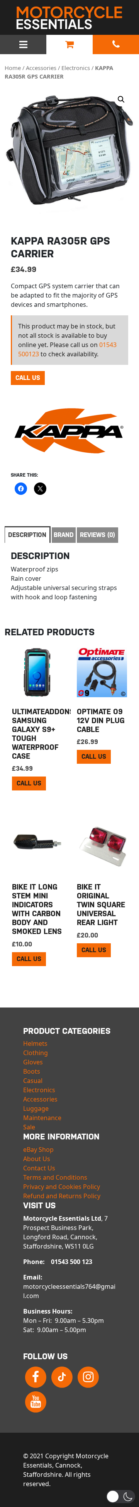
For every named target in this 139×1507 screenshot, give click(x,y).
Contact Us (39, 1168)
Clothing (35, 1053)
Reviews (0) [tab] (97, 535)
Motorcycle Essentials (69, 17)
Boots (31, 1071)
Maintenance (42, 1118)
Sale (29, 1127)
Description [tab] (27, 535)
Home (13, 68)
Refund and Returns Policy (61, 1196)
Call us (27, 377)
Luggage (36, 1108)
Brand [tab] (64, 535)
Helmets (35, 1043)
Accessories (41, 68)
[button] (121, 99)
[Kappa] (69, 431)
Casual (32, 1080)
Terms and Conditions (55, 1177)
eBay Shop (38, 1149)
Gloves (33, 1062)
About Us (36, 1159)
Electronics (75, 68)
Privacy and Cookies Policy (61, 1186)
